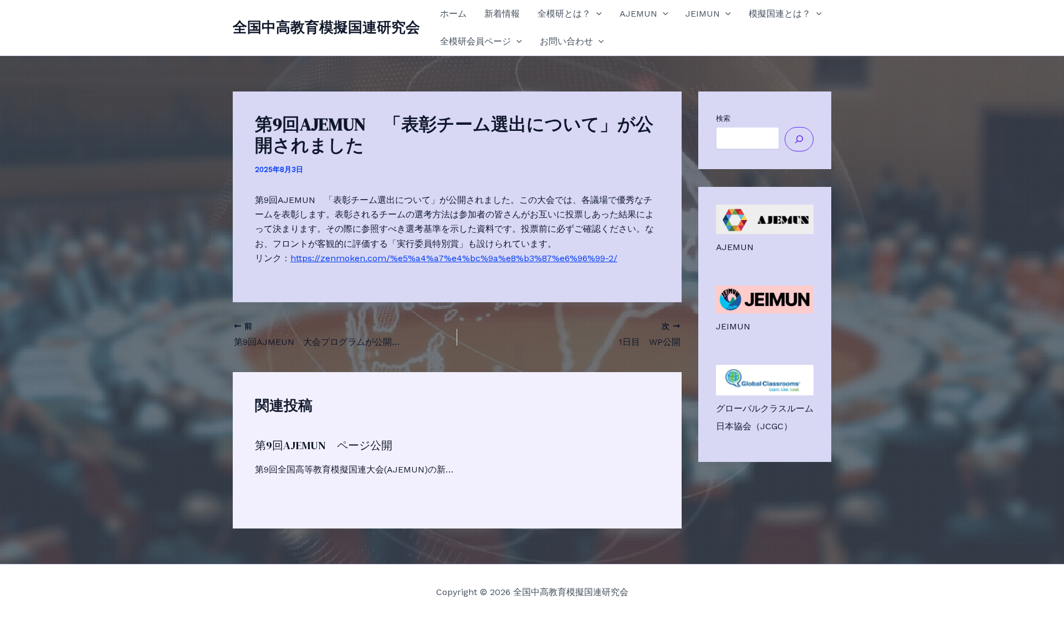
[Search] (799, 139)
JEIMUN (703, 13)
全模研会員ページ (475, 41)
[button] (596, 14)
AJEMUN (638, 13)
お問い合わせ (566, 41)
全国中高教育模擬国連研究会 (326, 27)
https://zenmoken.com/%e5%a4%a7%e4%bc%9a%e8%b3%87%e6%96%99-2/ (453, 258)
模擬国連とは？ (780, 13)
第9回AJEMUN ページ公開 (323, 445)
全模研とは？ (564, 13)
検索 (723, 118)
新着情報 (502, 13)
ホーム (453, 13)
